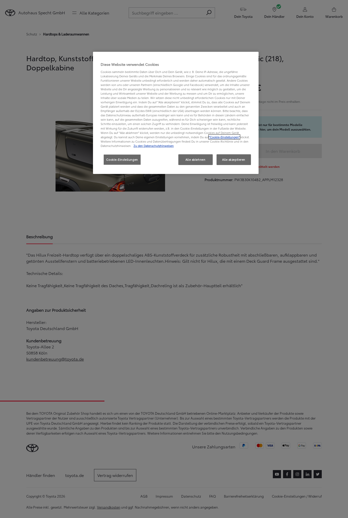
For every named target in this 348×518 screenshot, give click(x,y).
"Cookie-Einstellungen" (224, 137)
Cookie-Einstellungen (122, 159)
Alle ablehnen (195, 159)
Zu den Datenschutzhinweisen (153, 146)
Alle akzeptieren (233, 159)
